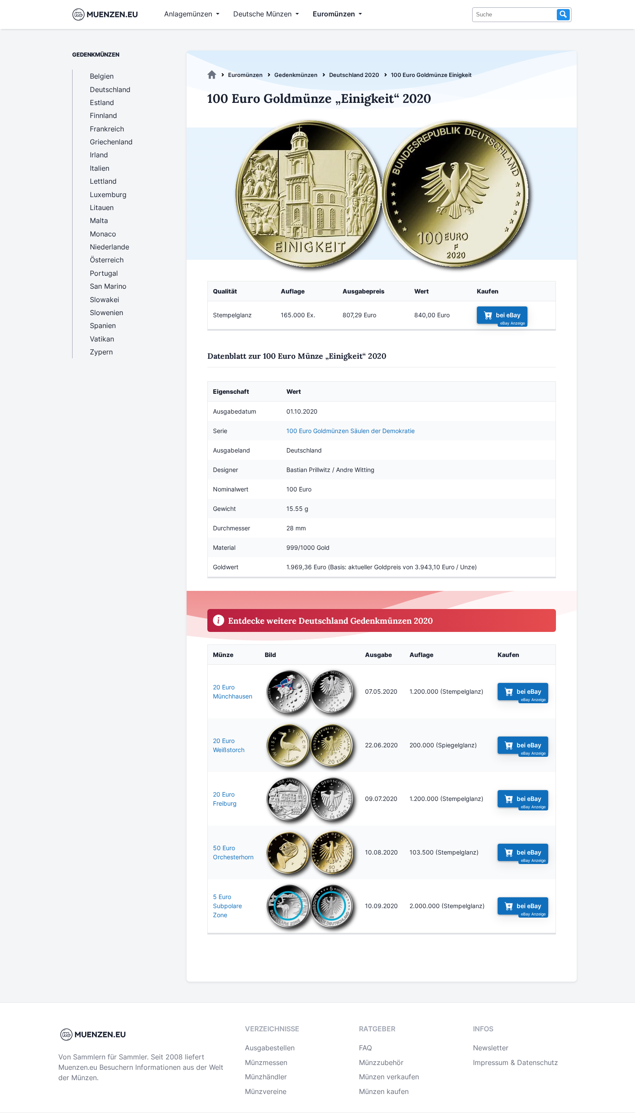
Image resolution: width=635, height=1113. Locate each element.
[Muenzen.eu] (211, 75)
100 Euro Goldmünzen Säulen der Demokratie (350, 430)
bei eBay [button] (508, 315)
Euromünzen (245, 74)
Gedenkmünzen (296, 74)
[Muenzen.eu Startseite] (107, 14)
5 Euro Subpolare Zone (227, 905)
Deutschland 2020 (354, 74)
